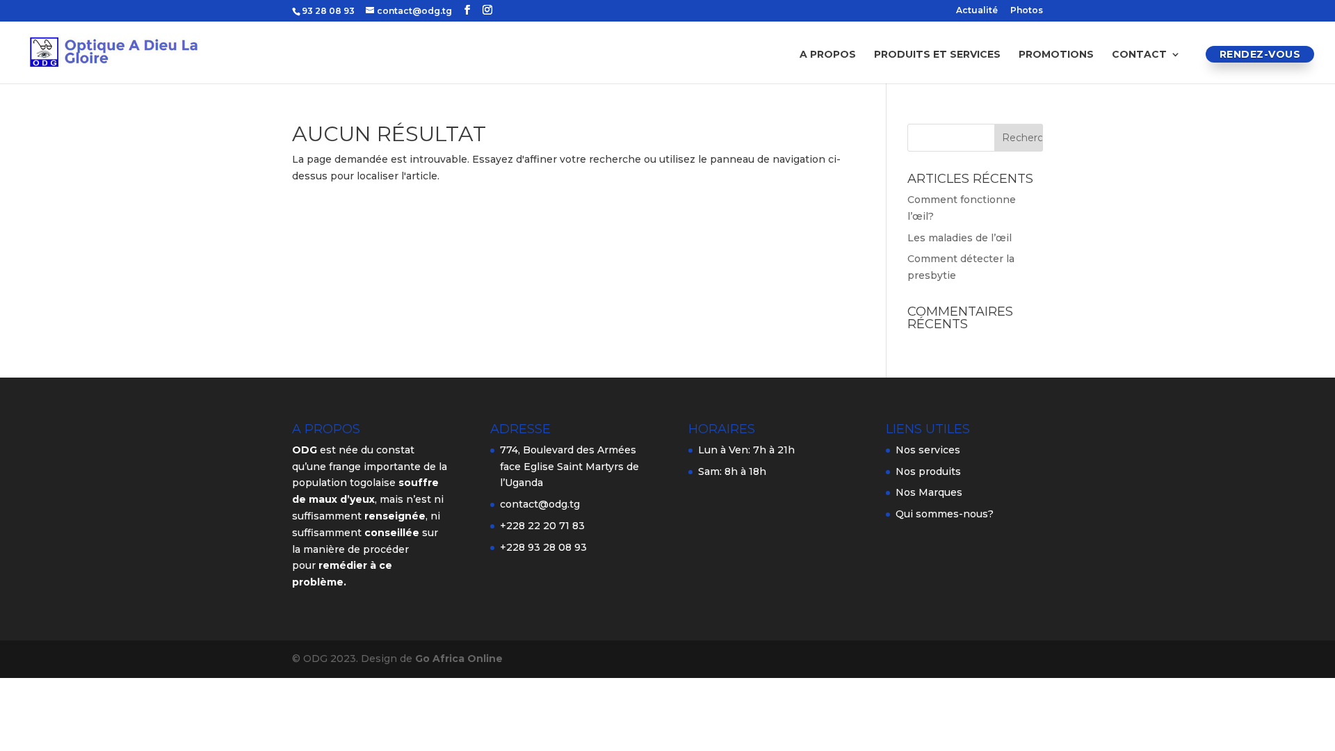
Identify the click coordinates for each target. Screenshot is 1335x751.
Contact (1139, 54)
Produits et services (937, 54)
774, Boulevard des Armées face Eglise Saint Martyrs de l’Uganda (569, 467)
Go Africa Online (459, 658)
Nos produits (928, 471)
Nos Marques (929, 492)
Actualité (977, 10)
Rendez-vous (1260, 54)
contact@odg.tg (540, 504)
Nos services (928, 450)
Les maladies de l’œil (959, 238)
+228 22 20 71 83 (542, 525)
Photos (1026, 10)
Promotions (1056, 54)
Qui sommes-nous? (945, 514)
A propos (828, 54)
